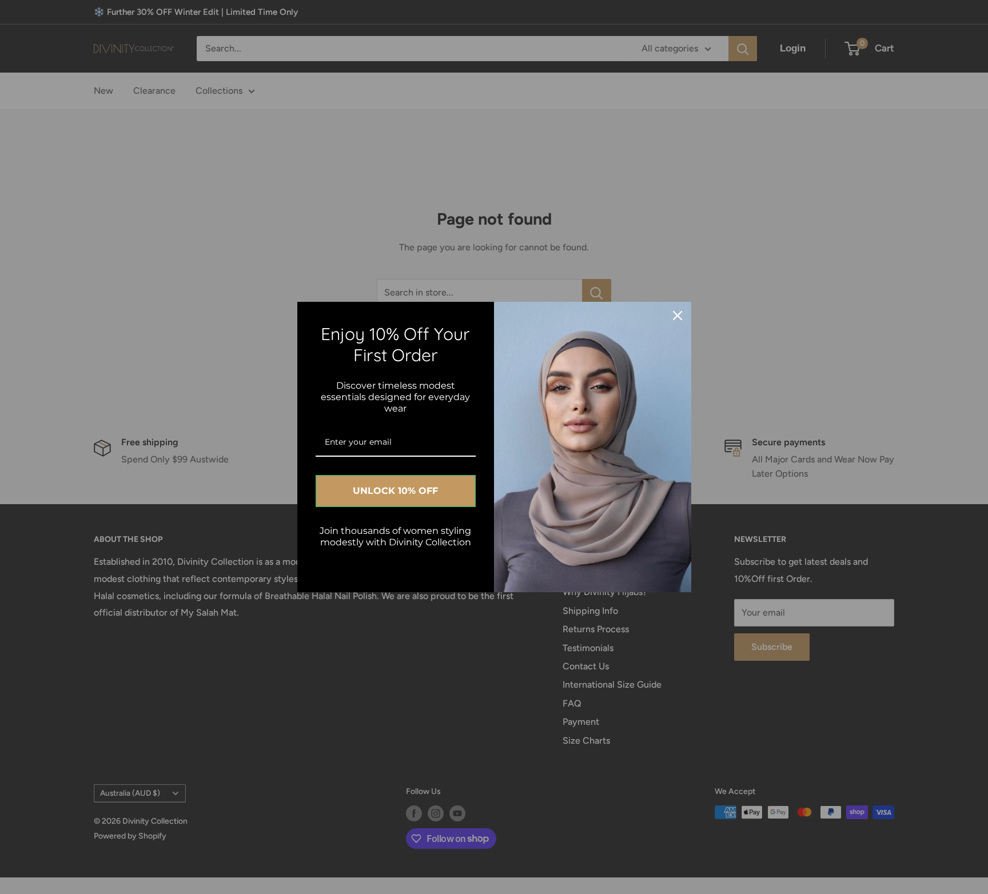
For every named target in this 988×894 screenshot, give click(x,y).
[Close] (677, 315)
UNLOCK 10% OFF (395, 490)
